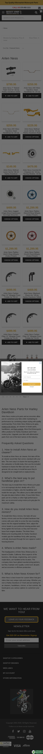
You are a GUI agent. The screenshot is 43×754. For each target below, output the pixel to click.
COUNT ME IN (31, 384)
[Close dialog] (40, 363)
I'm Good (31, 386)
